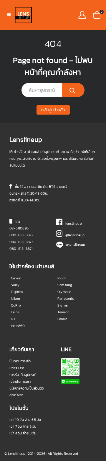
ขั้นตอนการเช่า (20, 361)
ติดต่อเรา (16, 395)
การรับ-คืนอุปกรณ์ (23, 374)
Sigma (62, 305)
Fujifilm (17, 291)
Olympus (64, 291)
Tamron (63, 312)
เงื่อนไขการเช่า (20, 381)
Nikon (15, 298)
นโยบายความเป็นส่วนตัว (26, 388)
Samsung (64, 285)
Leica (15, 312)
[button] (96, 14)
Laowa (62, 319)
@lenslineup (73, 235)
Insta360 (18, 325)
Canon (16, 278)
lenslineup (72, 223)
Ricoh (62, 278)
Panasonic (65, 298)
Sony (15, 285)
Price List (16, 368)
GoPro (16, 305)
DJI (13, 319)
